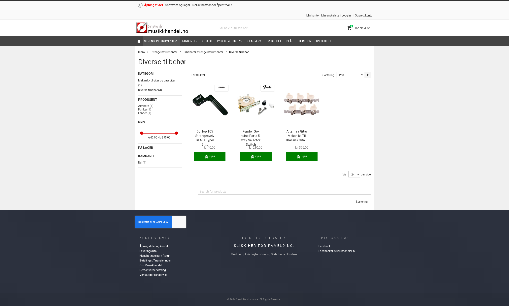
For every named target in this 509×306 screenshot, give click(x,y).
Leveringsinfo (148, 251)
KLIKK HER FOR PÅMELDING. (264, 246)
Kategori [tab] (145, 74)
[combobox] (254, 28)
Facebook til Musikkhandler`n (337, 251)
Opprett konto (363, 15)
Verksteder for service (153, 274)
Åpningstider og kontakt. (155, 246)
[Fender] (268, 86)
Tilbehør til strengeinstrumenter (203, 52)
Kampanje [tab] (146, 156)
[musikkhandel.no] (162, 28)
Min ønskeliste (330, 15)
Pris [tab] (141, 122)
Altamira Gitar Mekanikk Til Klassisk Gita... (296, 135)
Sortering (328, 75)
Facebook (325, 246)
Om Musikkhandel (151, 265)
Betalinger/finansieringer (155, 260)
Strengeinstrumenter (164, 52)
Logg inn (347, 15)
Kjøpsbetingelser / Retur (155, 255)
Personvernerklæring (153, 270)
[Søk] (288, 28)
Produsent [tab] (147, 100)
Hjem (141, 52)
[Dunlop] (221, 86)
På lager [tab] (145, 148)
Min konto (312, 15)
